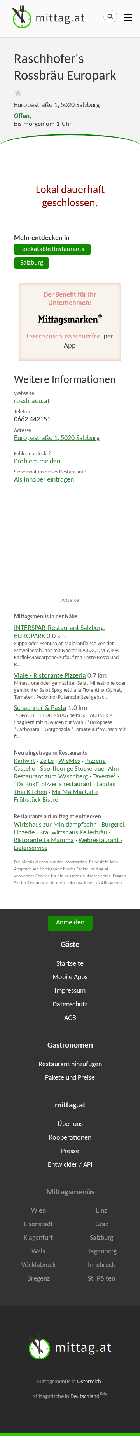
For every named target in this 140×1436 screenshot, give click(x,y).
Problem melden (37, 461)
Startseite (70, 964)
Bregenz (38, 1279)
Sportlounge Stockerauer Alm (79, 769)
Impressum (70, 991)
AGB (70, 1018)
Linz (101, 1211)
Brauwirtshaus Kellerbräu (73, 833)
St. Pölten (101, 1279)
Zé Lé (47, 761)
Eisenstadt (38, 1224)
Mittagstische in (69, 1396)
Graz (101, 1224)
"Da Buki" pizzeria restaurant (53, 785)
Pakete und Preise (70, 1078)
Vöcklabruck (38, 1265)
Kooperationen (70, 1138)
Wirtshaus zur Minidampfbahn (55, 825)
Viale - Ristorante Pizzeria (50, 676)
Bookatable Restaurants (52, 249)
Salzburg (31, 263)
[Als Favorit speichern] (18, 93)
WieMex (69, 761)
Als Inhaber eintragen (44, 480)
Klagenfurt (38, 1238)
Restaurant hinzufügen (70, 1064)
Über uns (70, 1124)
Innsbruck (101, 1265)
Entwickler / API (70, 1165)
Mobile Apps (70, 977)
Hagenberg (101, 1251)
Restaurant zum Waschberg (51, 777)
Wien (38, 1211)
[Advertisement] (70, 154)
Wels (38, 1251)
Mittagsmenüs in (69, 1382)
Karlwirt (24, 761)
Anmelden (70, 922)
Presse (70, 1151)
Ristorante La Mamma (44, 840)
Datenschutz (70, 1004)
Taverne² (104, 777)
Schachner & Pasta (40, 708)
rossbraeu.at (32, 401)
